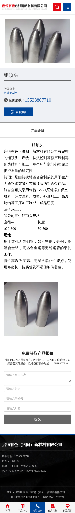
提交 (37, 419)
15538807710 (38, 100)
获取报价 (21, 112)
